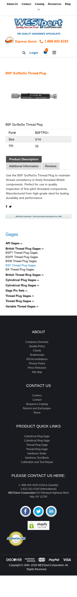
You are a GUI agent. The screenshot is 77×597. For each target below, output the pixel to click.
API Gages (13, 243)
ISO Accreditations (36, 359)
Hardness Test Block (37, 457)
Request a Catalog (37, 404)
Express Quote (26, 41)
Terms (36, 412)
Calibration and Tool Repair (37, 462)
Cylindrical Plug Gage (37, 436)
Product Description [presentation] (23, 159)
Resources (54, 4)
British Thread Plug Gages (23, 248)
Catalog (39, 4)
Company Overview (36, 342)
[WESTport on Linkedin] (51, 512)
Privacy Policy (37, 363)
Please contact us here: (38, 475)
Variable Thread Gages (21, 306)
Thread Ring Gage (37, 449)
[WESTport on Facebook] (25, 512)
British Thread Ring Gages (23, 275)
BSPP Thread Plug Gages (22, 257)
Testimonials (37, 354)
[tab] (24, 159)
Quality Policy (37, 346)
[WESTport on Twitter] (38, 512)
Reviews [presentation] (50, 166)
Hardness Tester (36, 453)
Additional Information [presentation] (23, 166)
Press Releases (37, 367)
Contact (26, 4)
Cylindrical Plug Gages (21, 280)
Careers (37, 395)
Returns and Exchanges (37, 408)
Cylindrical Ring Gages (21, 285)
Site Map (37, 372)
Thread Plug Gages (19, 296)
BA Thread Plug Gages (20, 269)
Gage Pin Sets (15, 290)
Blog (68, 4)
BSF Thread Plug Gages (21, 265)
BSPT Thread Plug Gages (22, 252)
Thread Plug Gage (37, 444)
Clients (37, 350)
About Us (12, 4)
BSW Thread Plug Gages (21, 261)
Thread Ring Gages (19, 301)
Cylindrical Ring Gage (37, 440)
